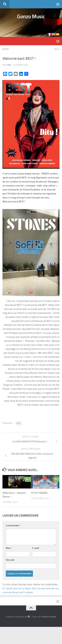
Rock (19, 423)
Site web (10, 560)
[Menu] (58, 4)
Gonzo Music (31, 16)
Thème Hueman (48, 616)
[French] (49, 34)
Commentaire (13, 525)
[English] (53, 34)
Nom (9, 548)
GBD (9, 65)
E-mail (36, 548)
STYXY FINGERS (39, 492)
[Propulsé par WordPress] (29, 617)
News (5, 49)
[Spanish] (57, 34)
